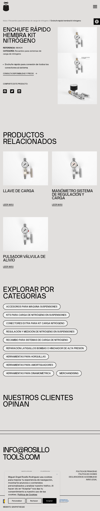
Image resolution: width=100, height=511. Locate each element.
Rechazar (34, 501)
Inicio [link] (5, 21)
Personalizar (17, 501)
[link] (97, 21)
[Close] (57, 474)
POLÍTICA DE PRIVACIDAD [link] (86, 471)
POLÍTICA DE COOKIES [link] (88, 474)
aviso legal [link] (91, 480)
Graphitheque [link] (18, 507)
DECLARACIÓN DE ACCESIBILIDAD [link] (83, 477)
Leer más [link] (8, 205)
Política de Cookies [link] (27, 495)
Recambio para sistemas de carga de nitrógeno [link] (29, 21)
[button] (5, 91)
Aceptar (49, 501)
